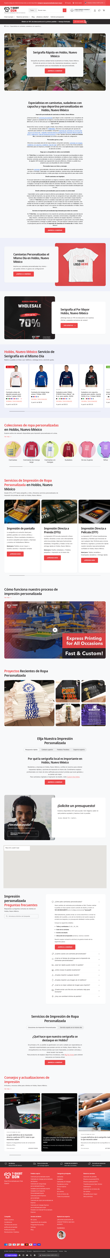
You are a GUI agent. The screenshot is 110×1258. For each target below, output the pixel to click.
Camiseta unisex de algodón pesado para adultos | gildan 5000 (13, 394)
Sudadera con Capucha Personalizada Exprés (38, 1192)
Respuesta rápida (31, 749)
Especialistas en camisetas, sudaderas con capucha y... (26, 26)
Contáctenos (8, 1222)
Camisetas (13, 460)
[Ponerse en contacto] (99, 10)
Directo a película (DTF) (90, 1181)
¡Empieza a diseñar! (55, 71)
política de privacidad (10, 1227)
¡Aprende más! (15, 554)
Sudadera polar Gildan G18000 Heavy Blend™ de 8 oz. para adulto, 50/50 (65, 394)
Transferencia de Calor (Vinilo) (92, 1184)
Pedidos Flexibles (63, 749)
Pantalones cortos (62, 1184)
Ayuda (69, 3)
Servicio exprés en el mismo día (71, 1027)
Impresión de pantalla (90, 1176)
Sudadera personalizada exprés (40, 1188)
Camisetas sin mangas (50, 461)
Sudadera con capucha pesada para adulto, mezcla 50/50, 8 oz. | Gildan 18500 (91, 394)
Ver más (7, 436)
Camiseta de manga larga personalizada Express (38, 1185)
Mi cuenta (34, 1219)
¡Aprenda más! (52, 558)
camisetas (60, 1176)
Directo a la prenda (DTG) (91, 1179)
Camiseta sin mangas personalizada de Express (42, 1180)
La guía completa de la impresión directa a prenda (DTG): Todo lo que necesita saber (59, 1140)
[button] (104, 10)
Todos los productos (63, 1196)
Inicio (7, 26)
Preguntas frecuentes (37, 1224)
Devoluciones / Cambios (11, 1232)
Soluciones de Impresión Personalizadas (42, 1027)
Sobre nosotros (9, 1219)
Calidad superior (47, 749)
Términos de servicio (10, 1224)
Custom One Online (73, 777)
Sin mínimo (60, 1191)
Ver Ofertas (68, 325)
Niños (59, 1189)
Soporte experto (79, 749)
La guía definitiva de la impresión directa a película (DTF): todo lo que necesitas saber (20, 1137)
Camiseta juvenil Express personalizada (38, 1197)
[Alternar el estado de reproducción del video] (55, 630)
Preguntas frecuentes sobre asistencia (20, 833)
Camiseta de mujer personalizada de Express (42, 1201)
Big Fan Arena (69, 1055)
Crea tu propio (8, 17)
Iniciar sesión (78, 3)
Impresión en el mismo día (91, 1189)
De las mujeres (87, 460)
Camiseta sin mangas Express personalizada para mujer (40, 1206)
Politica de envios (9, 1229)
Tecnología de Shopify (19, 1251)
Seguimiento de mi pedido (39, 1222)
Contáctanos (61, 1228)
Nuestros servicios (22, 17)
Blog (32, 1229)
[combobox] (52, 10)
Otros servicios (88, 1196)
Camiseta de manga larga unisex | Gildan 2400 (40, 393)
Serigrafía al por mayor (90, 1194)
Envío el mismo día (62, 1194)
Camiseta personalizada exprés (40, 1176)
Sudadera (68, 460)
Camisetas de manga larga (31, 461)
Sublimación (87, 1186)
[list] (55, 536)
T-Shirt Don (11, 1251)
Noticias (33, 1227)
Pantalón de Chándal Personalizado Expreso (41, 1211)
